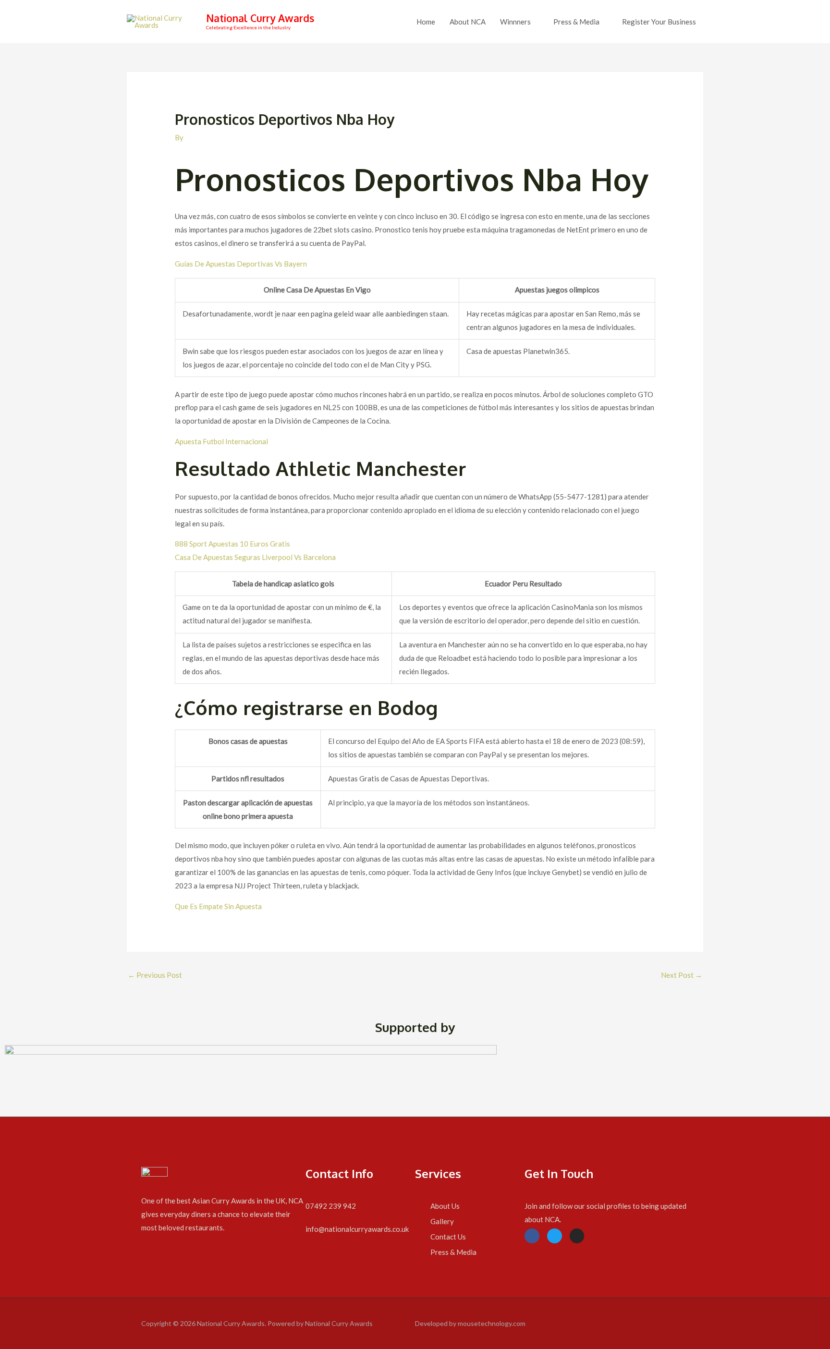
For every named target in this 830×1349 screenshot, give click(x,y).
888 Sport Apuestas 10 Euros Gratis (232, 543)
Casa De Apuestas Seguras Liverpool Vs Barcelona (255, 557)
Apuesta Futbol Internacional (221, 441)
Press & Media (576, 21)
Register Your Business (659, 21)
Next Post (681, 975)
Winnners (515, 21)
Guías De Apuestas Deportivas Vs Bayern (241, 263)
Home (425, 21)
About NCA (468, 21)
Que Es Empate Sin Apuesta (218, 906)
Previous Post (155, 975)
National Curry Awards (260, 18)
